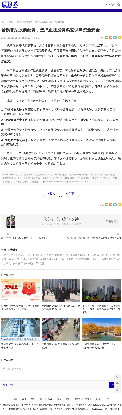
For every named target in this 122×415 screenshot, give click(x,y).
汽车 (107, 399)
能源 (98, 399)
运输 (59, 399)
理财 (33, 399)
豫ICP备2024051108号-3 (27, 404)
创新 (15, 399)
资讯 (24, 399)
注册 (12, 385)
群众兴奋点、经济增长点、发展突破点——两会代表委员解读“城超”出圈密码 (101, 309)
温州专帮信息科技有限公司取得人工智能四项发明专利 (94, 238)
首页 (3, 22)
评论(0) (36, 38)
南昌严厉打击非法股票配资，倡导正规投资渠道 (24, 238)
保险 (41, 399)
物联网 (77, 399)
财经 (11, 22)
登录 (5, 385)
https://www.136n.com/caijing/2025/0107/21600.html (65, 181)
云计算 (88, 399)
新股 (68, 399)
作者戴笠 (13, 249)
